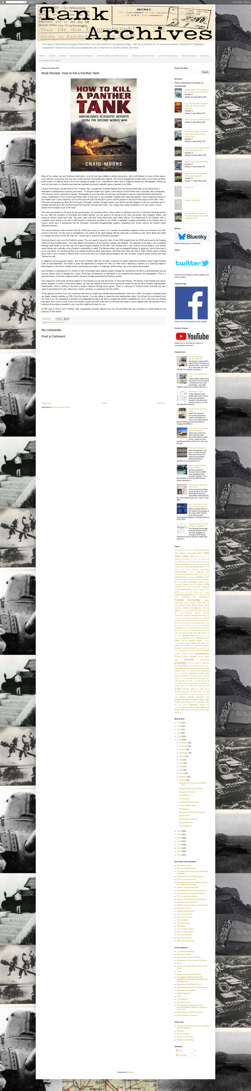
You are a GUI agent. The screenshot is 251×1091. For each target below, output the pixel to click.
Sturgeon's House (184, 908)
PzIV (185, 665)
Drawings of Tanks (184, 954)
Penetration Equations (197, 448)
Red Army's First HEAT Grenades (192, 812)
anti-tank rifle (192, 574)
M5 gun (178, 635)
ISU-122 (189, 613)
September (183, 753)
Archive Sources (189, 55)
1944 (185, 556)
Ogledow (198, 645)
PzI (208, 663)
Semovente (205, 671)
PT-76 (190, 663)
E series (206, 592)
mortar (182, 643)
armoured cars (180, 577)
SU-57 (177, 683)
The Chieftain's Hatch (185, 929)
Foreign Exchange (187, 599)
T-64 (180, 694)
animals (177, 574)
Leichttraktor (205, 625)
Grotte (186, 603)
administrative (53, 322)
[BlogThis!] (59, 318)
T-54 (199, 692)
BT (184, 582)
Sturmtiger (202, 678)
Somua (193, 676)
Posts (180, 1051)
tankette (191, 697)
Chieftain (199, 584)
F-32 (203, 594)
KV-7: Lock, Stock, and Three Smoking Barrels (198, 505)
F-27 (196, 594)
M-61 (181, 630)
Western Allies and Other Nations (112, 55)
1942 (206, 553)
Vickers (202, 705)
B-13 (205, 577)
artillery (200, 577)
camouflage (192, 582)
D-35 (186, 592)
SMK (176, 676)
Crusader (201, 589)
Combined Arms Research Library (190, 877)
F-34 (207, 595)
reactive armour (204, 666)
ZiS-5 (207, 710)
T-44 (187, 692)
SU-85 (194, 683)
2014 (179, 851)
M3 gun (186, 633)
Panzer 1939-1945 (192, 200)
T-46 (191, 692)
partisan (184, 654)
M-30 (177, 630)
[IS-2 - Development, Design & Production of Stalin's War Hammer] (180, 107)
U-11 (179, 705)
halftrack (193, 603)
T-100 (203, 683)
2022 (179, 736)
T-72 (188, 694)
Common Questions (168, 55)
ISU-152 (206, 613)
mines (193, 638)
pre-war (189, 659)
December (183, 743)
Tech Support (184, 799)
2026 (179, 723)
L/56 (178, 625)
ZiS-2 (187, 710)
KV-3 (207, 621)
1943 (178, 556)
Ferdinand (185, 597)
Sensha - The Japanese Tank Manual (191, 899)
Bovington (205, 579)
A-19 (207, 567)
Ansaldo (183, 574)
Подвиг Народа (183, 993)
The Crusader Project (185, 932)
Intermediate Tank (186, 823)
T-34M (191, 689)
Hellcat (177, 605)
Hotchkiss (178, 608)
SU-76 (182, 683)
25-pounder (185, 559)
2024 (179, 730)
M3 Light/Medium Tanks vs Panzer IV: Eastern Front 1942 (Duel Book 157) (196, 215)
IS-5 (204, 610)
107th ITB (185, 550)
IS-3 (197, 611)
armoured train (191, 577)
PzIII (180, 665)
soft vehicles (184, 676)
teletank (188, 700)
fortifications (179, 603)
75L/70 (182, 567)
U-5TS (185, 705)
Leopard (186, 628)
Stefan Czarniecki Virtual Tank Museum (192, 905)
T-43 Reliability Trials (187, 806)
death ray (197, 592)
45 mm (182, 561)
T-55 (203, 692)
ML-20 (184, 641)
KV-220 (202, 621)
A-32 (182, 569)
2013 (179, 855)
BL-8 (187, 579)
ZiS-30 (197, 710)
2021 (179, 740)
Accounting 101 (185, 795)
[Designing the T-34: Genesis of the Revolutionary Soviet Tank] (180, 93)
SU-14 (195, 681)
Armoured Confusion (187, 792)
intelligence (196, 608)
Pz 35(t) (196, 663)
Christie (206, 584)
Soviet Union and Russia (81, 55)
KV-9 (202, 623)
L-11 (205, 623)
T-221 (182, 686)
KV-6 (184, 623)
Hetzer (206, 605)
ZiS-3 (192, 710)
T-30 (207, 686)
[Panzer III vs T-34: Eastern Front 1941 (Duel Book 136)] (180, 152)
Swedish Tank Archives (186, 911)
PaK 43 (199, 650)
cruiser (194, 589)
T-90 (205, 694)
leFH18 (197, 625)
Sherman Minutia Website (187, 902)
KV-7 (189, 623)
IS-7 (176, 613)
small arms (204, 673)
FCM (176, 597)
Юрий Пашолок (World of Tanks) (190, 1012)
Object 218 (179, 645)
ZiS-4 (202, 710)
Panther (61, 322)
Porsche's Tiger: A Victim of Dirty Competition (198, 525)
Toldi (197, 702)
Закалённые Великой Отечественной (192, 987)
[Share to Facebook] (65, 318)
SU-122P (188, 681)
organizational (201, 648)
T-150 (177, 686)
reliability (179, 668)
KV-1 (179, 620)
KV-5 (180, 623)
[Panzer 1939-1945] (180, 205)
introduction (185, 610)
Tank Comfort (184, 816)
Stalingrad (189, 678)
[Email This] (56, 318)
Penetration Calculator (49, 60)
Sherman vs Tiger (196, 391)
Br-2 (176, 582)
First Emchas (184, 809)
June (181, 763)
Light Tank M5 (195, 628)
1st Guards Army (201, 557)
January (182, 780)
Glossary (205, 55)
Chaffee (185, 584)
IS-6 (207, 611)
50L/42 (188, 562)
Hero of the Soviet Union (192, 605)
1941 (199, 553)
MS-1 (188, 643)
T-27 (195, 686)
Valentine (193, 704)
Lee (192, 625)
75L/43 (177, 567)
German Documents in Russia (188, 957)
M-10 (207, 628)
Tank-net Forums (183, 923)
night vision (195, 643)
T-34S (197, 689)
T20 (176, 697)
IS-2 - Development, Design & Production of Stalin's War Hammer (196, 106)
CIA (184, 587)
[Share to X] (62, 318)
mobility (192, 641)
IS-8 (181, 613)
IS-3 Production (185, 826)
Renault (186, 668)
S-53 (193, 671)
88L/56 (196, 567)
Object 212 (205, 643)
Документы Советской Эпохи (189, 984)
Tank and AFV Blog (184, 914)
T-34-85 (185, 689)
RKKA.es (180, 1031)
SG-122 (184, 673)
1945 (192, 556)
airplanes (200, 572)
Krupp (201, 618)
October (182, 749)
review (192, 668)
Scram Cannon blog (185, 1037)
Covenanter (196, 587)
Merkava (177, 638)
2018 (179, 838)
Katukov (182, 618)
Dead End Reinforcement (189, 802)
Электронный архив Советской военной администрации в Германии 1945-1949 (192, 1007)
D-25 (177, 592)
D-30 (182, 592)
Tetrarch (195, 700)
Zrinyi (181, 712)
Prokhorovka (204, 660)
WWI (182, 710)
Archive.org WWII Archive (187, 868)
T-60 (207, 691)
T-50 (195, 692)
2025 (179, 726)
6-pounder (185, 564)
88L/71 (202, 567)
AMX (207, 572)
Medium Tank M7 (202, 635)
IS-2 (193, 610)
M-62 (185, 630)
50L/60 (193, 562)
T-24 (186, 686)
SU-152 (201, 681)
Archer (200, 574)
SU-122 (182, 681)
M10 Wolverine (197, 630)
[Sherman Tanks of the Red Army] (180, 123)
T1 (208, 694)
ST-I (183, 678)
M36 (208, 633)
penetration (202, 653)
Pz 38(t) (203, 663)
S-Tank (198, 671)
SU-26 (207, 681)
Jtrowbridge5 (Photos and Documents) (192, 891)
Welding (185, 707)
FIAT (194, 597)
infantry (186, 608)
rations (196, 666)
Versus (63, 55)
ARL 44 (206, 574)
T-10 (199, 683)
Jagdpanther (179, 615)
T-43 (183, 692)
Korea (196, 618)
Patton (191, 654)
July (181, 760)
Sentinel (177, 673)
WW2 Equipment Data (185, 941)
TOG (193, 702)
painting (182, 650)
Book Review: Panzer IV (188, 819)
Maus (192, 636)
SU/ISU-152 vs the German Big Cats (196, 358)
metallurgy (185, 638)
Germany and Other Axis (143, 55)
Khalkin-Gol (189, 618)
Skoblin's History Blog (185, 1040)
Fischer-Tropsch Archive (186, 879)
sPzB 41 (178, 678)
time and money (183, 702)
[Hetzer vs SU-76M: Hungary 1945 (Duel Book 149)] (180, 177)
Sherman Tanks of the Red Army (197, 119)
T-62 (176, 694)
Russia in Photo (183, 1034)
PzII (176, 666)
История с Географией (186, 990)
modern (199, 641)
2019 (179, 834)
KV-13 (185, 621)
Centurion (178, 584)
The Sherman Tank (184, 935)
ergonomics (189, 595)
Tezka (179, 971)
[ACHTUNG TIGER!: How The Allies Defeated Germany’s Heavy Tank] (180, 135)
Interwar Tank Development (187, 887)
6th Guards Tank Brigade (199, 564)
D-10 (207, 590)
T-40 (179, 692)
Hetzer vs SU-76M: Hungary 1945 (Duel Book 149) (196, 174)
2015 (179, 848)
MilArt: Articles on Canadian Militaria (191, 893)
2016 (179, 845)
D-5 (191, 592)
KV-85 (197, 623)
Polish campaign (190, 656)
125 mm (192, 550)
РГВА (179, 996)
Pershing (178, 656)
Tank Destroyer (183, 920)
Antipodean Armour (184, 866)
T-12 (208, 683)
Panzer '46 (189, 187)
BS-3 (180, 582)
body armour (197, 579)
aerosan (192, 572)
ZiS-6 (177, 712)
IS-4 (200, 611)
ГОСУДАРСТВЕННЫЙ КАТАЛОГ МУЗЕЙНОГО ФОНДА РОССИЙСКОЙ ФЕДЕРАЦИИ (192, 979)
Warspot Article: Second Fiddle (191, 789)
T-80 (192, 694)
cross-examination (183, 589)
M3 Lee (193, 633)
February (183, 777)
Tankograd (181, 926)
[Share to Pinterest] (68, 318)
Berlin (178, 579)
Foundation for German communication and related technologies (192, 883)
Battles (52, 55)
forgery (206, 600)
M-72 (189, 630)
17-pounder (191, 553)
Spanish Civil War (202, 676)
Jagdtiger (187, 615)
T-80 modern (199, 694)
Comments (182, 1055)
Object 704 (189, 645)
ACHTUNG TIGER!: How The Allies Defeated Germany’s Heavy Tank (196, 134)
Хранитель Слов (183, 1002)
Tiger (201, 699)
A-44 (188, 569)
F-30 (200, 594)
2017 (179, 841)
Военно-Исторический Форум (189, 974)
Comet (189, 587)
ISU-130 (197, 613)
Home (42, 55)
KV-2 (196, 621)
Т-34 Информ (182, 999)
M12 (205, 630)
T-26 (191, 686)
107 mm (178, 550)
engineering (179, 595)
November (183, 746)
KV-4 (176, 623)
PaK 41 (193, 650)
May (181, 766)
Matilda (185, 635)
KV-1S (191, 620)
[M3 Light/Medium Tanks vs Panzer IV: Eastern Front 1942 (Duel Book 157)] (180, 217)
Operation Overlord (189, 648)
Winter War (194, 707)
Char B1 (192, 584)
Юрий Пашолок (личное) (187, 1015)
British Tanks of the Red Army (196, 161)
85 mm (189, 567)
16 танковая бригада (185, 952)
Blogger (130, 1072)
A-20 (176, 569)
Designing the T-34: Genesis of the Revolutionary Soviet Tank (197, 90)
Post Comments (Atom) (61, 407)
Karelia (203, 615)
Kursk (206, 618)
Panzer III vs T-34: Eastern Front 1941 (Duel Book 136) (197, 148)
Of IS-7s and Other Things (187, 896)
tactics (182, 697)
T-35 (201, 689)
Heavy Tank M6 (203, 603)
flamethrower (204, 597)
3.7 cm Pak (194, 559)
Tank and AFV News (185, 917)
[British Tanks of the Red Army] (180, 165)
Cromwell (205, 587)
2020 (179, 831)
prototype (180, 662)
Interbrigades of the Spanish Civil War (192, 960)
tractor (202, 702)
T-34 (177, 688)
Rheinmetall (200, 668)
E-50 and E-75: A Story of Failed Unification (198, 430)
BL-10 (183, 579)
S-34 (188, 671)
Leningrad (179, 628)
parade (177, 654)
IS (190, 611)
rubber (183, 671)
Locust (202, 628)
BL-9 (191, 579)
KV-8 (192, 623)
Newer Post (46, 403)
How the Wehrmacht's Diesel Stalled (197, 466)
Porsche (201, 656)
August (182, 756)
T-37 (205, 689)
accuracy (205, 569)
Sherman (193, 673)
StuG (195, 678)
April (181, 770)
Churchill (178, 587)
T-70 (184, 694)
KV (176, 620)
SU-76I (189, 683)
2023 (179, 733)
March (182, 773)
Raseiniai (190, 666)
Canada (200, 582)
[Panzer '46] (180, 192)
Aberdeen (195, 569)
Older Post (161, 403)
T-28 (199, 686)
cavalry (206, 582)
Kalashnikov (196, 615)
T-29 (203, 686)
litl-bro (179, 963)
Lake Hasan (185, 625)
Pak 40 (187, 650)
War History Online (184, 938)
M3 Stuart (202, 633)
